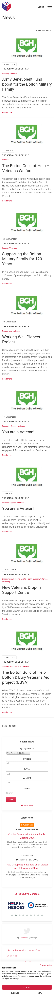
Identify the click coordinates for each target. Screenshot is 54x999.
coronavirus (7, 666)
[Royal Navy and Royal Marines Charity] (24, 905)
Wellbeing (6, 582)
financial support (9, 502)
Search (27, 789)
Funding (5, 73)
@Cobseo (23, 938)
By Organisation (27, 748)
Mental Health (26, 579)
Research (6, 426)
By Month (27, 778)
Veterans (13, 73)
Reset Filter (28, 805)
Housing (16, 579)
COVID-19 (17, 666)
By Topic (27, 759)
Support (5, 248)
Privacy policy (46, 965)
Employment (7, 331)
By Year (27, 769)
